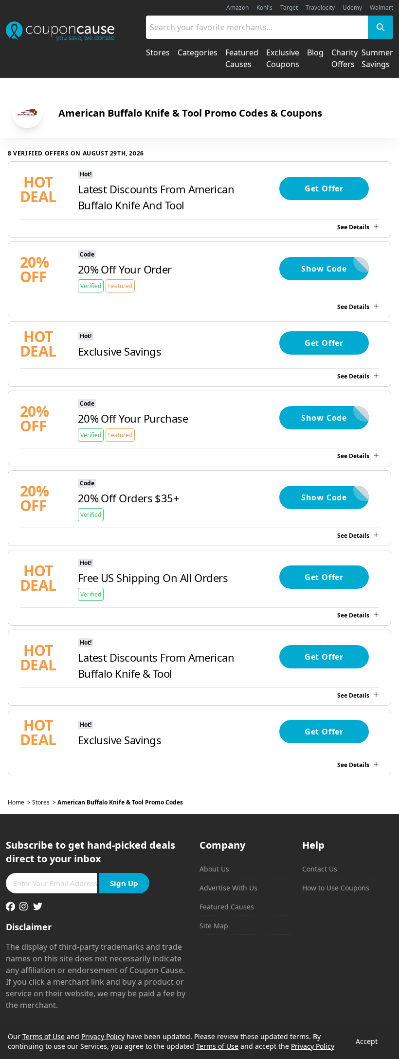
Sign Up (124, 883)
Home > (20, 802)
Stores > (44, 802)
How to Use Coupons (335, 887)
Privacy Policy (103, 1036)
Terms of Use (43, 1036)
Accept (367, 1041)
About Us (214, 868)
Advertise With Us (228, 887)
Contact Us (319, 868)
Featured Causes (227, 906)
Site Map (214, 925)
